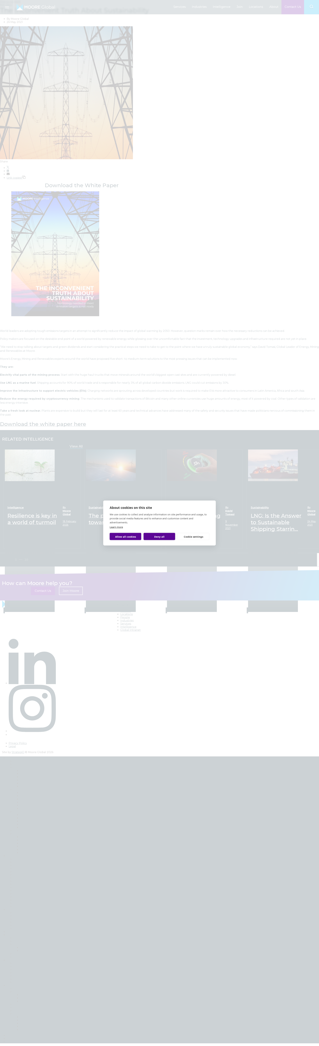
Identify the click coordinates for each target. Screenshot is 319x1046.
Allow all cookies (125, 536)
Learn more (116, 527)
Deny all (159, 536)
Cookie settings (193, 536)
